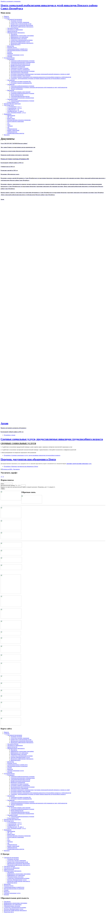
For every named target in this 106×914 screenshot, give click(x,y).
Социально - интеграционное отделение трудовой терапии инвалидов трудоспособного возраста (38, 78)
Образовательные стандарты (19, 38)
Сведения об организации (14, 19)
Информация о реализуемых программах (22, 35)
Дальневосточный (12, 99)
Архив (4, 423)
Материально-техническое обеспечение (22, 25)
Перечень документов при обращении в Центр (28, 459)
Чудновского (10, 59)
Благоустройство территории (15, 121)
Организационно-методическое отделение (23, 71)
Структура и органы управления (20, 22)
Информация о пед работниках (19, 37)
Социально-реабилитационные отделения (22, 60)
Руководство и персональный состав (21, 23)
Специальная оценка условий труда (17, 49)
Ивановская (10, 90)
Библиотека (10, 46)
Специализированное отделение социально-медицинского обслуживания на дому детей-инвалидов (39, 87)
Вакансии (10, 53)
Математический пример (8, 485)
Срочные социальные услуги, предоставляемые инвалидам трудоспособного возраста (52, 439)
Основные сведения (16, 20)
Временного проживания (18, 66)
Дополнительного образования (19, 72)
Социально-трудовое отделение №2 (21, 81)
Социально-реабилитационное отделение (22, 86)
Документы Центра (12, 28)
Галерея (9, 52)
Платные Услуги (12, 47)
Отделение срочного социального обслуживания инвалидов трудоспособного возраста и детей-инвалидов (41, 77)
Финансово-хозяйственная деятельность (22, 26)
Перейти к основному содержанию (11, 1)
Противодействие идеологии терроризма (19, 120)
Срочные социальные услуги (15, 55)
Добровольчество (12, 129)
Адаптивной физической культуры (20, 63)
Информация (7, 114)
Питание (9, 56)
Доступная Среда (9, 105)
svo (8, 123)
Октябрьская (10, 84)
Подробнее (9, 435)
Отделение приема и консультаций (20, 75)
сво (8, 127)
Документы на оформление (15, 29)
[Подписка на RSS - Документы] (10, 469)
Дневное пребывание (17, 89)
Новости (6, 16)
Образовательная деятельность (16, 32)
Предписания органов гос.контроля (17, 50)
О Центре (6, 18)
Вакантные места (15, 44)
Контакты (7, 134)
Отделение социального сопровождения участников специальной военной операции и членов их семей (40, 74)
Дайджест (10, 126)
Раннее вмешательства (17, 94)
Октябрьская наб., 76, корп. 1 (15, 111)
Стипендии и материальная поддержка (22, 40)
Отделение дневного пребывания (20, 69)
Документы (14, 34)
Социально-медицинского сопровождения (23, 62)
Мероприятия (11, 115)
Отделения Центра (9, 57)
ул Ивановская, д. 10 (13, 109)
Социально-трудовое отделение (19, 68)
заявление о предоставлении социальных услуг (78, 463)
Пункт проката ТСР (13, 102)
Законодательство (12, 31)
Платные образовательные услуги (20, 41)
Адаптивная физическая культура (20, 96)
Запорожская (11, 80)
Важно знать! (11, 118)
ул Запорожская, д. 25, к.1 (14, 108)
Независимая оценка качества (15, 133)
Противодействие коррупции (12, 103)
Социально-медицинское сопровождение (22, 97)
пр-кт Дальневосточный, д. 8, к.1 (16, 112)
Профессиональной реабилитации (20, 65)
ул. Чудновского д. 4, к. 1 (14, 106)
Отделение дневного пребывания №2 (21, 83)
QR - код (9, 117)
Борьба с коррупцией (13, 130)
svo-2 (8, 124)
